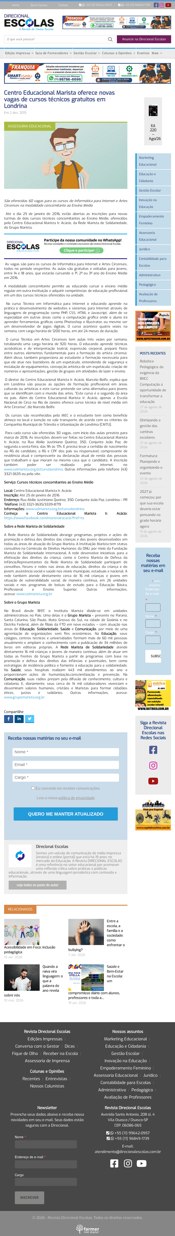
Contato (63, 5)
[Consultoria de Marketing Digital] (87, 1229)
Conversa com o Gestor (37, 1046)
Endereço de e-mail (152, 595)
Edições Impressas (45, 1039)
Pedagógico (147, 285)
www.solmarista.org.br (34, 594)
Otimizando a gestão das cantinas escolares (150, 429)
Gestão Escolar (85, 53)
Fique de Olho (25, 1053)
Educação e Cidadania (147, 177)
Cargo (151, 632)
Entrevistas (56, 1079)
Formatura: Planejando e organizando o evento (151, 465)
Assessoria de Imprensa (47, 1061)
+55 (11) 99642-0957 (98, 5)
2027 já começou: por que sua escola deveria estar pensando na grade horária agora (151, 509)
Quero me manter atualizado (65, 813)
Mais (155, 53)
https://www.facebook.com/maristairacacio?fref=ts (44, 518)
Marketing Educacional (148, 161)
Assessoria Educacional (148, 236)
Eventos (143, 53)
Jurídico (144, 249)
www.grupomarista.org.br (24, 697)
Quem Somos (39, 5)
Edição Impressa (17, 53)
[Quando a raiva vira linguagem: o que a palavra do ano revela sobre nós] (22, 977)
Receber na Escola (60, 1053)
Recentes (31, 1079)
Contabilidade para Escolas (153, 262)
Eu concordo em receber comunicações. (67, 788)
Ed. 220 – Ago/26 (155, 132)
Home (16, 5)
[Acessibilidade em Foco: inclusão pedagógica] (22, 932)
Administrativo (149, 275)
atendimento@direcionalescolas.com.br (128, 1151)
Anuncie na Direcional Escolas (144, 39)
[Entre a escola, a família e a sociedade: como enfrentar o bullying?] (86, 932)
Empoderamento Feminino (151, 219)
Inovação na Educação (148, 203)
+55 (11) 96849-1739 (137, 5)
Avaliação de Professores (148, 297)
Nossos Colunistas (47, 1086)
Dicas (70, 1046)
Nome (151, 616)
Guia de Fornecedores (52, 53)
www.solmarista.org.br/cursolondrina (33, 469)
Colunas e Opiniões (117, 53)
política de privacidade (76, 798)
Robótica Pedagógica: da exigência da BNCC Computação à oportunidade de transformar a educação (153, 381)
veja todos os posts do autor (38, 885)
